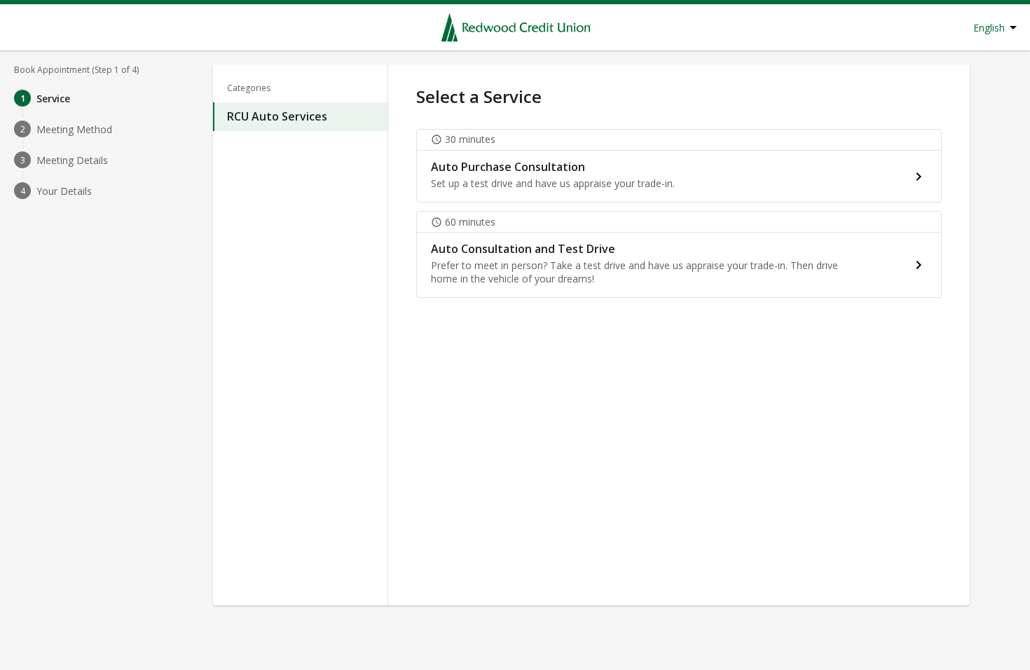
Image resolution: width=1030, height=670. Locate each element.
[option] (300, 116)
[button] (679, 166)
